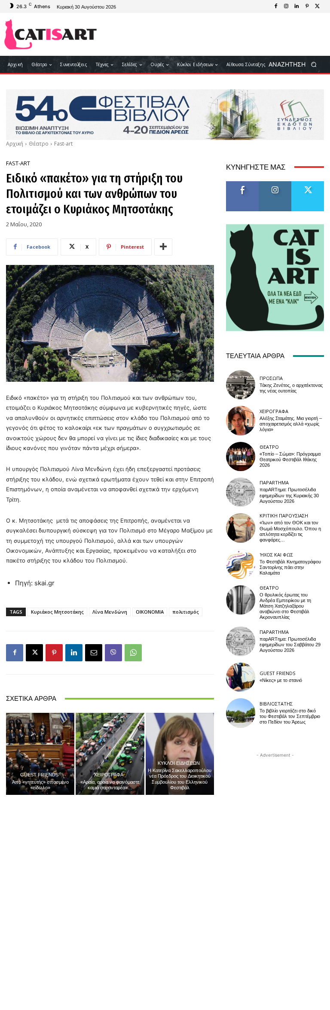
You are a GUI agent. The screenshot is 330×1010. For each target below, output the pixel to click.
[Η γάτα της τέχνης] (50, 34)
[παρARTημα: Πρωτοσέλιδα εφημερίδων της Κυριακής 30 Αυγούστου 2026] (240, 492)
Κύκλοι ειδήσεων (179, 763)
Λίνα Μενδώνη (109, 611)
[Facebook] (276, 6)
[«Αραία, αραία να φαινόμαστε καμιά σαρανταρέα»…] (110, 754)
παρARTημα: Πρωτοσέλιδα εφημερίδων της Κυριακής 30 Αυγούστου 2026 (289, 495)
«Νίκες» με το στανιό (281, 680)
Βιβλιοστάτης (276, 703)
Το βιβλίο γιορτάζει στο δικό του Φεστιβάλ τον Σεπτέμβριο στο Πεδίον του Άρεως (290, 716)
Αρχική (14, 143)
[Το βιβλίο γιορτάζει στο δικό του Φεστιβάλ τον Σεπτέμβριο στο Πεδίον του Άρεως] (240, 712)
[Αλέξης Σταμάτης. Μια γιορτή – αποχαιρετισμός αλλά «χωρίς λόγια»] (240, 420)
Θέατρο (39, 143)
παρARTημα (274, 482)
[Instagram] (286, 6)
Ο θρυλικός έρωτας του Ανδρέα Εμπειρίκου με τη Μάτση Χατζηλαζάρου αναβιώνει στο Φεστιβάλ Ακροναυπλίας (285, 606)
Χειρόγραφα (108, 774)
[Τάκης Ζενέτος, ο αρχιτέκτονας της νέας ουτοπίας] (240, 384)
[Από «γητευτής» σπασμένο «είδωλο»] (40, 754)
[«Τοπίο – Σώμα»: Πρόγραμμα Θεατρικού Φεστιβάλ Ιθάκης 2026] (240, 456)
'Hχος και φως (276, 554)
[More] (163, 247)
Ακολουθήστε (277, 184)
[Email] (93, 652)
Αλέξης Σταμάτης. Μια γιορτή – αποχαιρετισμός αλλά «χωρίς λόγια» (291, 424)
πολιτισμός (185, 611)
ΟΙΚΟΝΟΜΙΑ (150, 611)
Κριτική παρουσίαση (284, 515)
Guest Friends (39, 774)
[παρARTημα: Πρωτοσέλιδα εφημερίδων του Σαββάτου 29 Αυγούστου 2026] (240, 641)
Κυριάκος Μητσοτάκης (57, 611)
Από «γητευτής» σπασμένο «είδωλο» (40, 785)
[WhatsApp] (133, 652)
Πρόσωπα (271, 378)
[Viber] (113, 652)
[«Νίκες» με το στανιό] (240, 677)
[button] (295, 64)
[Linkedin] (296, 6)
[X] (317, 6)
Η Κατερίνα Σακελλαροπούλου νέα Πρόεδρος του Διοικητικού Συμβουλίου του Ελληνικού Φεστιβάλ (179, 779)
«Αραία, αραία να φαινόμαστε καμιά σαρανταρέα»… (110, 785)
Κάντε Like (242, 184)
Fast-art (63, 143)
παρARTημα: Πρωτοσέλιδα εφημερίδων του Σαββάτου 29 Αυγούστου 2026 (290, 644)
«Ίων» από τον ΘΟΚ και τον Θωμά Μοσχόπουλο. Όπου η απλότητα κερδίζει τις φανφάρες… (290, 531)
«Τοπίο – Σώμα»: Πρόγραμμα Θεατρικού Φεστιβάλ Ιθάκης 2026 (290, 459)
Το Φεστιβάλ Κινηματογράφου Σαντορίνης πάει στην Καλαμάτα (290, 567)
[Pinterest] (307, 6)
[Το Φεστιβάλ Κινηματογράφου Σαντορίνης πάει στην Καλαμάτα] (240, 563)
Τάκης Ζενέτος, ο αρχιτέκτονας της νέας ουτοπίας (291, 388)
